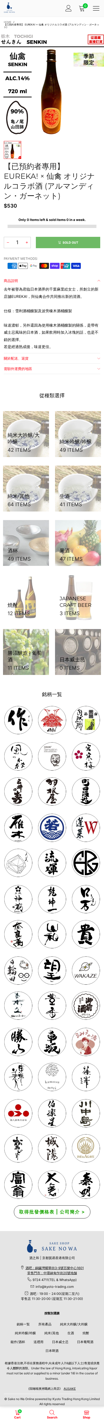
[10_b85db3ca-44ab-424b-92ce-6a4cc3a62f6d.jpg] (85, 756)
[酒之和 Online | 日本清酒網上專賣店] (9, 8)
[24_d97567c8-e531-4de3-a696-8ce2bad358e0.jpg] (18, 1184)
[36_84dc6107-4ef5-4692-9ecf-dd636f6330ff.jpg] (85, 720)
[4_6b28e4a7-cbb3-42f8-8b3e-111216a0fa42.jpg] (52, 720)
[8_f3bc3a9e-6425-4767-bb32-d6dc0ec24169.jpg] (18, 827)
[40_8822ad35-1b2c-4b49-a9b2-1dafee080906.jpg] (85, 934)
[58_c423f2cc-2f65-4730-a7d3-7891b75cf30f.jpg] (52, 862)
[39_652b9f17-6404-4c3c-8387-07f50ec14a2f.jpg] (85, 970)
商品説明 (11, 280)
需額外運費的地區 (18, 368)
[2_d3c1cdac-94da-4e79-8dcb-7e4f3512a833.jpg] (18, 791)
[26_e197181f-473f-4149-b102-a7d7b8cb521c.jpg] (18, 1113)
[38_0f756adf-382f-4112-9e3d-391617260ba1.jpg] (52, 1005)
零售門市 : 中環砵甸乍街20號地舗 (52, 1273)
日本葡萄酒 (85, 1342)
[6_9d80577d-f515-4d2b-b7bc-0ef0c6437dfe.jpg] (85, 1077)
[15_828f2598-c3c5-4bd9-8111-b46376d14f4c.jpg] (18, 970)
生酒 (70, 1333)
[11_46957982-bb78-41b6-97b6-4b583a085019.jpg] (85, 827)
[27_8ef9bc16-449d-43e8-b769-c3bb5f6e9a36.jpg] (18, 756)
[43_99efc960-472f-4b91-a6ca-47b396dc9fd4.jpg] (18, 934)
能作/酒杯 (18, 1342)
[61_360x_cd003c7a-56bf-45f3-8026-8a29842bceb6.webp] (18, 1148)
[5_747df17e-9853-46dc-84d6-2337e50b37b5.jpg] (52, 1113)
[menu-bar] (96, 8)
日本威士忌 (60, 1342)
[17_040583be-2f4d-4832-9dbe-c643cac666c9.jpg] (52, 1148)
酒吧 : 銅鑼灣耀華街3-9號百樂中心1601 (54, 1268)
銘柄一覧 (23, 1324)
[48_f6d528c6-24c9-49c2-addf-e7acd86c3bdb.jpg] (85, 862)
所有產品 (44, 1324)
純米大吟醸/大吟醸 (74, 1324)
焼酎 (86, 1333)
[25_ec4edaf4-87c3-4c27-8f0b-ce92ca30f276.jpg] (85, 1113)
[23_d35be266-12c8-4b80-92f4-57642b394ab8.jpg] (18, 1042)
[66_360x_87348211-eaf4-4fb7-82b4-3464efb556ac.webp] (85, 1184)
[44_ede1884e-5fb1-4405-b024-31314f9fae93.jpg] (85, 899)
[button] (8, 242)
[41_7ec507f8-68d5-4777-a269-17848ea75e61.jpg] (18, 1005)
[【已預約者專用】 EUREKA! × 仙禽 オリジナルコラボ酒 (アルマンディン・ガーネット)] (52, 84)
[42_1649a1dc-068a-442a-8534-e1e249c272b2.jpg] (18, 899)
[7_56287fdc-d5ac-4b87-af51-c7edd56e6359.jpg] (85, 791)
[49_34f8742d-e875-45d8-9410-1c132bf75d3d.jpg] (18, 1077)
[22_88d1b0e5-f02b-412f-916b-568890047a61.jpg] (85, 1042)
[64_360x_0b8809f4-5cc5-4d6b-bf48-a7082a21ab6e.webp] (85, 1148)
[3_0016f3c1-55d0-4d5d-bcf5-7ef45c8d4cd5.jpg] (52, 791)
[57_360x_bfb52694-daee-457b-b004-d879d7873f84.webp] (18, 862)
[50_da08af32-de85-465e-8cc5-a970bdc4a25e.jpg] (52, 1077)
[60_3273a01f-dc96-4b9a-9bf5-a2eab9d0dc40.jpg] (52, 756)
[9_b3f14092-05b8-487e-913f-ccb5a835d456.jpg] (52, 827)
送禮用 (38, 1342)
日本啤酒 (52, 1351)
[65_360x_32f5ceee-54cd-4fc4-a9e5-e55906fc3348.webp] (52, 1184)
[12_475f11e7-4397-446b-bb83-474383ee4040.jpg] (52, 1042)
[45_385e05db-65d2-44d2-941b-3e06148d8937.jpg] (52, 934)
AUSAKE (70, 1388)
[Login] (68, 8)
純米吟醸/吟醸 (25, 1333)
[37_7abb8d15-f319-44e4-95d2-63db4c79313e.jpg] (52, 970)
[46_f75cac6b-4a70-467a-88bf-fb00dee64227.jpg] (52, 899)
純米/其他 (51, 1333)
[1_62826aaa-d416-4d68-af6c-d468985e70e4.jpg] (18, 720)
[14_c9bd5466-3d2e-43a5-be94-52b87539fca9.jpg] (85, 1005)
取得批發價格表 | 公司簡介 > (52, 1211)
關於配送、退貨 (16, 358)
